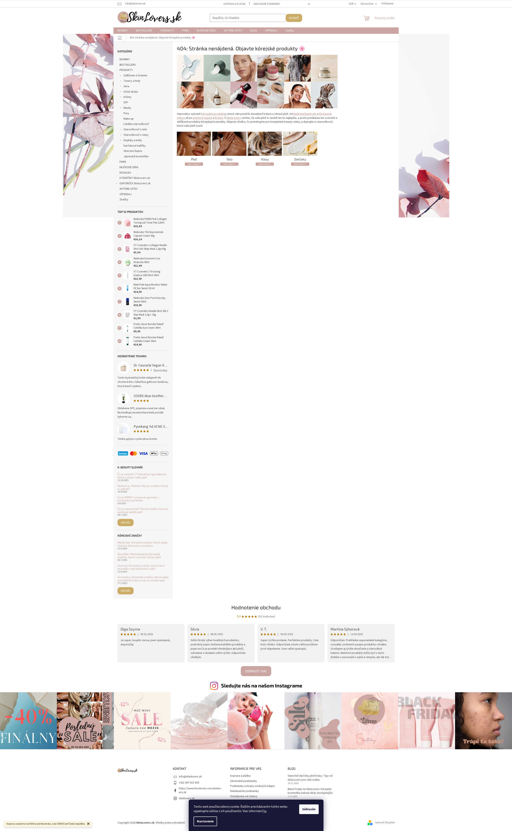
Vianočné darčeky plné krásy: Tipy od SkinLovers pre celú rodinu (310, 778)
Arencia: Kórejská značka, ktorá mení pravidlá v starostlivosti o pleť (140, 567)
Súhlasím (309, 809)
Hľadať (294, 18)
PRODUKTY (126, 70)
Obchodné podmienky (266, 4)
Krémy (127, 97)
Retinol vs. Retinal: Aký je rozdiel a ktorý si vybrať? (142, 487)
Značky (124, 200)
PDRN (123, 162)
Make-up (129, 119)
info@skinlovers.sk (190, 777)
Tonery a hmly (132, 81)
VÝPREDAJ (126, 194)
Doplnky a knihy (133, 140)
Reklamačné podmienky (244, 791)
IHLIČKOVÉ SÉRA (129, 167)
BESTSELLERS (128, 65)
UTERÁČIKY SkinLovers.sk (135, 178)
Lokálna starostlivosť (136, 124)
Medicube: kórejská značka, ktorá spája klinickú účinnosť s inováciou (142, 544)
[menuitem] (122, 30)
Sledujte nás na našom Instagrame (261, 685)
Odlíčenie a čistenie (135, 75)
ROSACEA (125, 173)
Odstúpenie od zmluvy (243, 796)
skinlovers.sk (187, 798)
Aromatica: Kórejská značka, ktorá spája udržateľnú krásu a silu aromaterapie (143, 578)
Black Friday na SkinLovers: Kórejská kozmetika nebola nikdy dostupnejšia (310, 791)
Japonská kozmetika (136, 156)
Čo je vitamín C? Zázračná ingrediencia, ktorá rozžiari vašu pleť (142, 476)
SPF (126, 102)
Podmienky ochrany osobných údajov (252, 786)
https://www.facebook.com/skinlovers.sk (200, 790)
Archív (125, 522)
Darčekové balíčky (135, 146)
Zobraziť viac (256, 671)
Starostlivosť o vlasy (136, 135)
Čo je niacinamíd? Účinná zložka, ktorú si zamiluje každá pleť (142, 510)
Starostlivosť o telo (135, 129)
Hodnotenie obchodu (256, 607)
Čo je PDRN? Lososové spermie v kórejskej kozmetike (138, 499)
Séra (126, 86)
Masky (127, 108)
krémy (219, 118)
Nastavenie (205, 821)
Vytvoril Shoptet (385, 823)
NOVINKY (125, 59)
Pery (126, 113)
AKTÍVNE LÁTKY (129, 189)
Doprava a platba (234, 4)
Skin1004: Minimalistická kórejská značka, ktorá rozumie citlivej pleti (139, 556)
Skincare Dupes (133, 151)
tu (264, 811)
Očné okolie (131, 92)
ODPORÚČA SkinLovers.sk (135, 183)
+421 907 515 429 (189, 783)
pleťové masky (202, 118)
